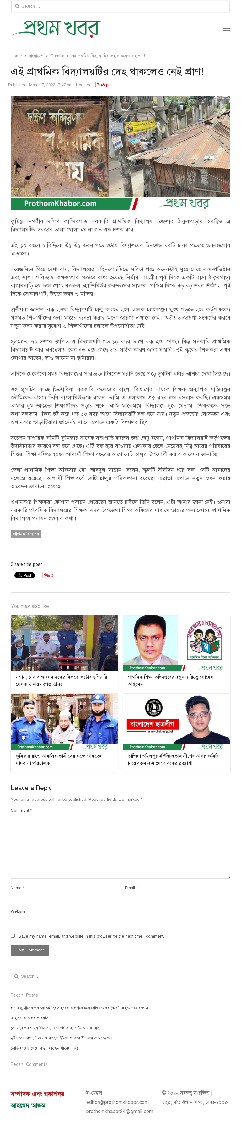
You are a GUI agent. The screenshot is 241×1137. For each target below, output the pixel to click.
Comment (21, 810)
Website (18, 911)
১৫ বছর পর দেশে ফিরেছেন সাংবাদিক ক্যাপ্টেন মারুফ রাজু (55, 1028)
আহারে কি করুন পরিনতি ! (31, 1018)
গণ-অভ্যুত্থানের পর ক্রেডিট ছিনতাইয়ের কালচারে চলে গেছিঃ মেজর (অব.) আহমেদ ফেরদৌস (79, 1008)
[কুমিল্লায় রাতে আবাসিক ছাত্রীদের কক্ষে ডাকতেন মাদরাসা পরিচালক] (64, 697)
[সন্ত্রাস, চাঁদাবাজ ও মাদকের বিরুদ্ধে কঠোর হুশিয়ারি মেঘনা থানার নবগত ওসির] (64, 618)
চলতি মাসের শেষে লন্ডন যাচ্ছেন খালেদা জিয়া (45, 1048)
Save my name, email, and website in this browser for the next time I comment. (91, 936)
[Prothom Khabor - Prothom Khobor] (76, 28)
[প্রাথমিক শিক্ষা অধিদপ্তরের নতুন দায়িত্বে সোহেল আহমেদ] (176, 618)
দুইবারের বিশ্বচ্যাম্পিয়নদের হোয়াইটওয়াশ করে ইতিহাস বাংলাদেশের (62, 1038)
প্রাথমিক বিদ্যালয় (26, 534)
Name (17, 887)
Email (131, 887)
